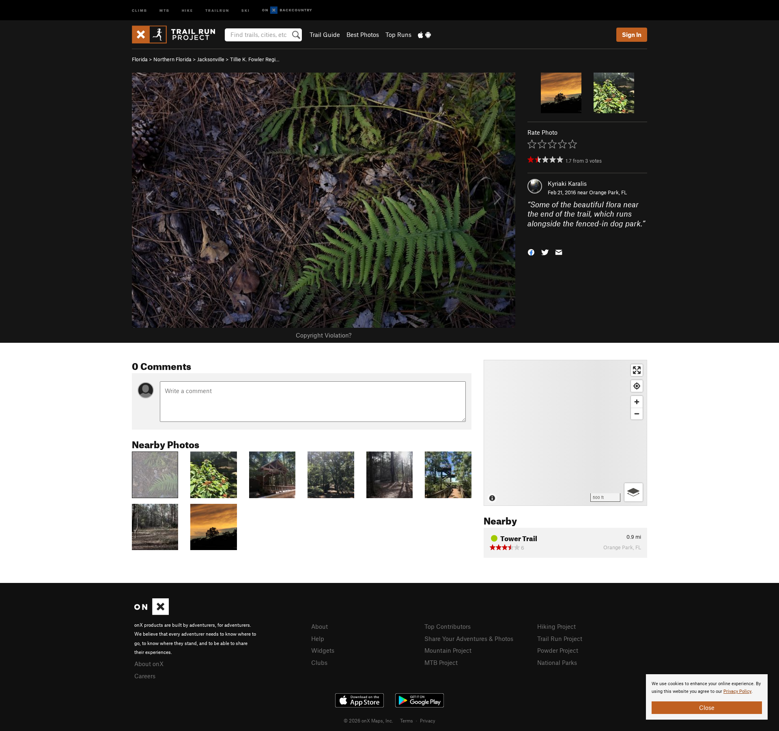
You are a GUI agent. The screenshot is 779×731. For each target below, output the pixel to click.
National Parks (557, 662)
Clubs (319, 662)
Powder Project (557, 650)
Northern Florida (172, 59)
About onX (149, 663)
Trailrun (217, 10)
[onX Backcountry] (287, 10)
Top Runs (398, 34)
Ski (245, 10)
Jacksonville (210, 59)
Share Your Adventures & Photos (468, 638)
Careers (144, 675)
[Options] (633, 492)
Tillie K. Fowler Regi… (255, 59)
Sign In (631, 34)
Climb (139, 10)
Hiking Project (556, 626)
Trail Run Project (559, 638)
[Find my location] (637, 386)
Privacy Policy (737, 691)
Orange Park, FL (608, 192)
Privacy (427, 720)
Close (706, 707)
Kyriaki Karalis (567, 183)
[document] (707, 697)
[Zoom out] (637, 413)
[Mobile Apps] (424, 34)
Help (317, 638)
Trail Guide (325, 34)
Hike (187, 10)
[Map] (565, 432)
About (319, 626)
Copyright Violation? (323, 335)
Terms (406, 720)
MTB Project (441, 662)
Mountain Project (447, 650)
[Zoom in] (637, 402)
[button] (531, 251)
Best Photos (362, 34)
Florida (140, 59)
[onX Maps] (151, 612)
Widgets (322, 650)
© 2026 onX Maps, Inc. (368, 720)
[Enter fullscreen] (637, 370)
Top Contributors (447, 626)
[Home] (177, 34)
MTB (164, 10)
